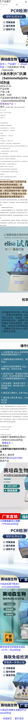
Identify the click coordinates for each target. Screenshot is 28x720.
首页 (2, 64)
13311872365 (15, 458)
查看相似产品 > (8, 104)
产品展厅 (12, 64)
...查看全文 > (6, 443)
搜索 (17, 4)
